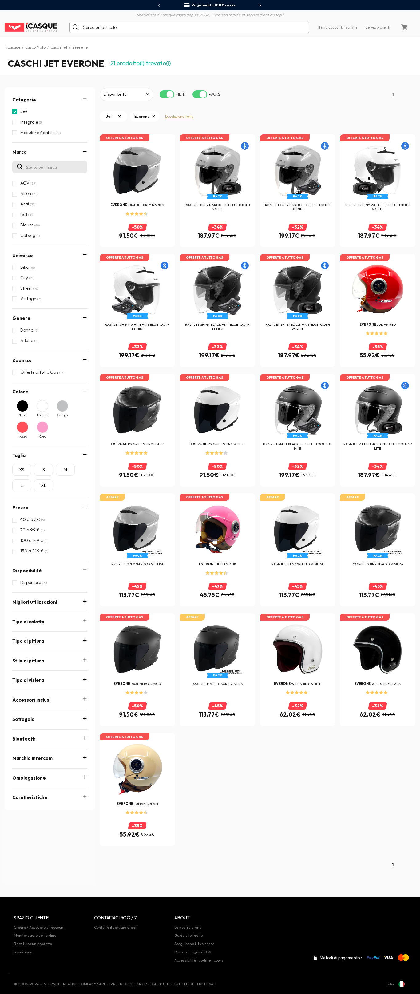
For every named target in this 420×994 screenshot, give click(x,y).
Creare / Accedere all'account (39, 927)
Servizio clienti (378, 27)
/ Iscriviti (349, 27)
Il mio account (330, 27)
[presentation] (159, 5)
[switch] (167, 94)
